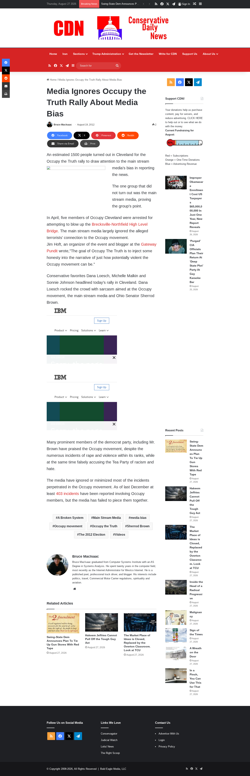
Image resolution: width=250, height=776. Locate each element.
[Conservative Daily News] (113, 28)
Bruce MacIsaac (63, 124)
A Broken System (70, 517)
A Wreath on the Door (196, 652)
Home (53, 53)
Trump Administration (106, 53)
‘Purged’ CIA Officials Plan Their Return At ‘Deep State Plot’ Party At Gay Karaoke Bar (196, 261)
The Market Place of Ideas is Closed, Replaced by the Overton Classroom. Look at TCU (137, 643)
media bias (138, 517)
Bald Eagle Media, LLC (113, 768)
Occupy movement (68, 526)
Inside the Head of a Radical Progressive (196, 590)
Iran (65, 53)
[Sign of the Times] (176, 635)
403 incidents (67, 493)
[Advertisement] (184, 359)
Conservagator (109, 733)
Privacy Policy (167, 746)
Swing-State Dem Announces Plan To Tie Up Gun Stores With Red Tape (196, 458)
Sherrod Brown (138, 526)
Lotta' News (107, 746)
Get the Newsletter (141, 53)
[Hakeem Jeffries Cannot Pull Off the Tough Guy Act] (101, 622)
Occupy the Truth (104, 526)
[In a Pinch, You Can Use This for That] (176, 675)
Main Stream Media (107, 517)
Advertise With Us (169, 733)
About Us (209, 53)
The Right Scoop (110, 753)
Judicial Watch (109, 740)
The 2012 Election (92, 534)
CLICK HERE (195, 118)
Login (162, 740)
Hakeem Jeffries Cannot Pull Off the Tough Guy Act (130, 3)
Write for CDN (168, 53)
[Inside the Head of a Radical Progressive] (176, 587)
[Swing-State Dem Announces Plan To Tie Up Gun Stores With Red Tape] (63, 623)
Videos (120, 534)
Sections (79, 53)
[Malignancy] (176, 617)
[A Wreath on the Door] (176, 653)
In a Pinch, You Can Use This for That (195, 678)
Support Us (189, 53)
